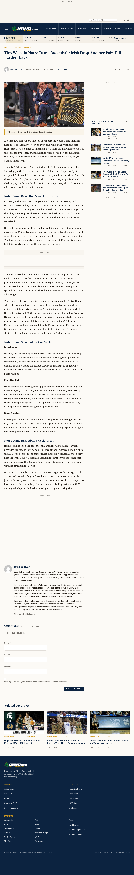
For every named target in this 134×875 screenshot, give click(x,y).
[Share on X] (119, 69)
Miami (37, 829)
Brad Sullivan (16, 69)
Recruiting (67, 29)
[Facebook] (128, 20)
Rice (6, 824)
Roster (7, 798)
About (128, 29)
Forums (95, 29)
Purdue (7, 833)
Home (6, 47)
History (82, 29)
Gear (118, 29)
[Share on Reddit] (128, 69)
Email (7, 655)
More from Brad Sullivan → (24, 614)
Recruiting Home (75, 789)
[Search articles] (91, 20)
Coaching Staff (10, 803)
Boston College (41, 833)
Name (7, 643)
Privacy (98, 852)
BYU (36, 820)
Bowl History (74, 825)
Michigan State (10, 829)
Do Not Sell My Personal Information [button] (117, 852)
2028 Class (73, 794)
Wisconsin (8, 820)
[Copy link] (115, 69)
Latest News (9, 789)
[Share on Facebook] (124, 69)
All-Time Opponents (77, 830)
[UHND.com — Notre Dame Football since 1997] (25, 29)
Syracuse (39, 841)
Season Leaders (11, 808)
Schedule (8, 794)
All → (126, 122)
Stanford (8, 841)
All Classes (73, 808)
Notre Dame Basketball (23, 47)
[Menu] (6, 28)
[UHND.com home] (15, 764)
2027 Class (73, 798)
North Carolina (10, 837)
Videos (107, 29)
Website (7, 667)
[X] (124, 20)
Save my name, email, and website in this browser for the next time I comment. (35, 682)
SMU (37, 837)
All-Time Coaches (76, 834)
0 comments (62, 69)
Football (51, 29)
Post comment (74, 689)
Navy (37, 824)
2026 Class (73, 803)
